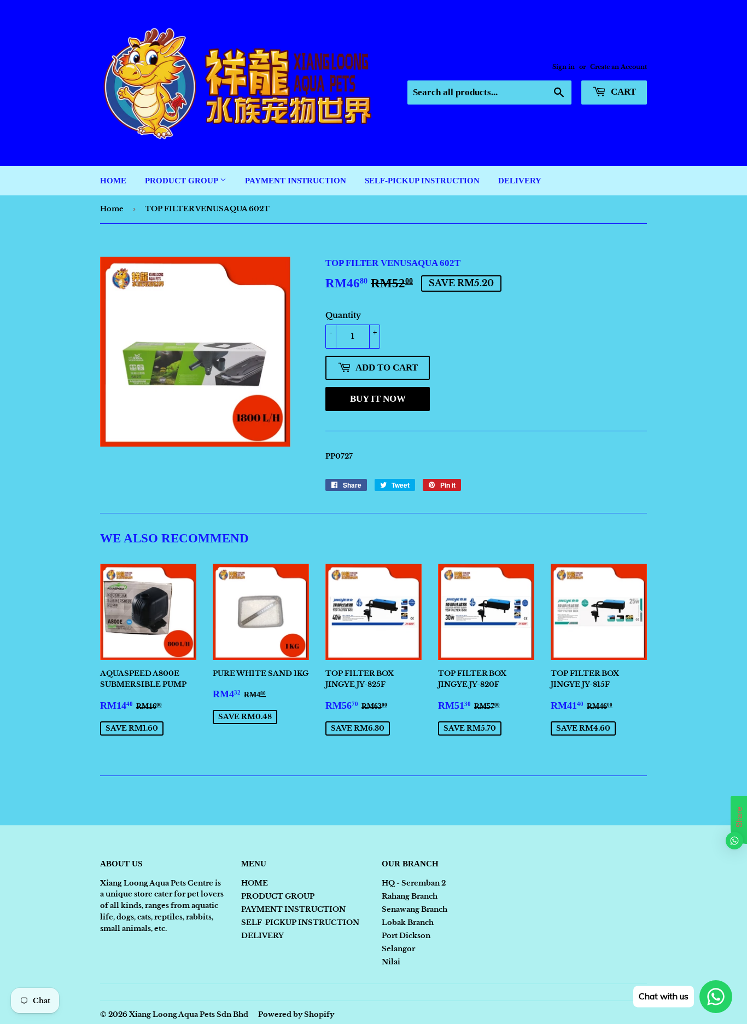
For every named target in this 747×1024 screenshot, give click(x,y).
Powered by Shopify (296, 1014)
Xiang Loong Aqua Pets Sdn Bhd (188, 1014)
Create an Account (618, 67)
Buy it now (378, 399)
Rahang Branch (409, 896)
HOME (113, 180)
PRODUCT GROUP (182, 180)
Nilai (391, 962)
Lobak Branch (408, 922)
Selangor (398, 948)
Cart (622, 91)
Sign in (563, 67)
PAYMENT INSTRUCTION (295, 180)
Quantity (343, 315)
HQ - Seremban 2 (414, 883)
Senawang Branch (414, 909)
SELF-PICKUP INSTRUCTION (422, 180)
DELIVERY (519, 180)
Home (112, 208)
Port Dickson (406, 935)
